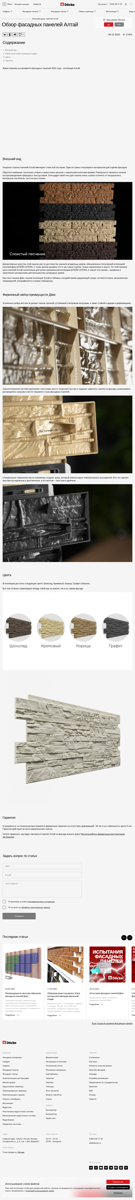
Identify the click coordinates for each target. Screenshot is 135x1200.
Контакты (93, 1062)
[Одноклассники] (10, 34)
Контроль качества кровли (100, 1066)
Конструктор (51, 1110)
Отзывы (92, 1095)
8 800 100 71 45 (96, 1139)
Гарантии (50, 1078)
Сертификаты (52, 1074)
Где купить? (102, 4)
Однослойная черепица (13, 1086)
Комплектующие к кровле (14, 1095)
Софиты (6, 1066)
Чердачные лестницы (12, 1124)
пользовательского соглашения (41, 902)
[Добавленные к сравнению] (126, 4)
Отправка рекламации (98, 1078)
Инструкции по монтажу (56, 1062)
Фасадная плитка (58, 11)
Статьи (11, 19)
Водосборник (8, 1120)
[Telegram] (14, 34)
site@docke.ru (95, 1143)
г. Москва (20, 1152)
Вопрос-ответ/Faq (53, 1095)
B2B (91, 1091)
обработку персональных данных (35, 907)
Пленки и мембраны (11, 1099)
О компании (94, 1057)
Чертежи (49, 1082)
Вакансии (93, 1086)
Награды (93, 1074)
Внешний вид (10, 50)
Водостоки (7, 1107)
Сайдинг (6, 11)
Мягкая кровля (9, 1082)
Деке (4, 19)
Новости (92, 1099)
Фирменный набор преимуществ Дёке (21, 54)
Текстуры (50, 1086)
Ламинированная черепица (14, 1091)
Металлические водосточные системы (19, 1116)
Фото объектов (52, 1091)
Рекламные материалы (56, 1070)
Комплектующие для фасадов (16, 1078)
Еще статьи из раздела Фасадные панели (112, 1023)
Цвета (7, 57)
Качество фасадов (97, 1070)
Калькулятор (51, 1114)
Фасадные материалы (12, 1057)
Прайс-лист (51, 1118)
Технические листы (54, 1066)
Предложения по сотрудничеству (103, 1082)
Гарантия (9, 61)
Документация (52, 1057)
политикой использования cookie (40, 1191)
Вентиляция (111, 11)
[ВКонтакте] (5, 34)
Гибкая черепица (86, 11)
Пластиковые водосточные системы (18, 1111)
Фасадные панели (30, 11)
